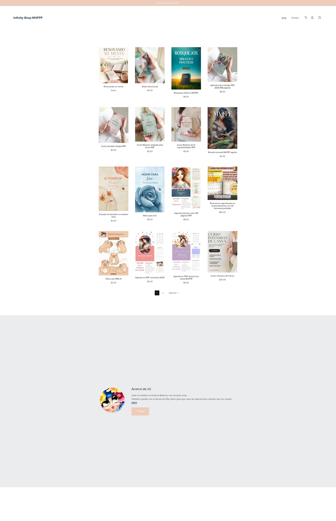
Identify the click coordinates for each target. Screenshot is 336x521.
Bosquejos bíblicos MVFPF (186, 93)
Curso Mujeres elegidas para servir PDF (150, 146)
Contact (295, 17)
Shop (284, 17)
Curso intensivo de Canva (222, 276)
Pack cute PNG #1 (114, 279)
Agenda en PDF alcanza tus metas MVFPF (186, 277)
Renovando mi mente (113, 86)
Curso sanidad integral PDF (113, 146)
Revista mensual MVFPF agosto (222, 152)
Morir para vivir (150, 215)
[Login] (312, 17)
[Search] (306, 17)
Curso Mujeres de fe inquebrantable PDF (186, 146)
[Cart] (320, 17)
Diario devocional (150, 86)
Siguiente (173, 293)
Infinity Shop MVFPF (28, 18)
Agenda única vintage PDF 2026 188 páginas (222, 86)
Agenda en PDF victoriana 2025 (149, 277)
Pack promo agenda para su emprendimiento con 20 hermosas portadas (222, 206)
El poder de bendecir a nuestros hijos (113, 215)
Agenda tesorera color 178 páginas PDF (186, 214)
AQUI (134, 402)
